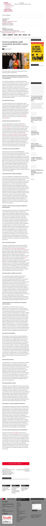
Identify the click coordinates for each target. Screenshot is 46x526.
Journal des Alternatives (21, 511)
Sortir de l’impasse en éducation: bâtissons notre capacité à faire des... (36, 119)
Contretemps (19, 505)
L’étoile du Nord (19, 512)
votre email (4, 28)
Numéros (4, 35)
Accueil (6, 2)
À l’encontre (19, 504)
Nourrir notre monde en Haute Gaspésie (16, 248)
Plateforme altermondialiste (22, 516)
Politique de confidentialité (7, 22)
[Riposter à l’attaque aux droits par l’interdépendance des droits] (37, 167)
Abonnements (10, 35)
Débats (20, 35)
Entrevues (25, 35)
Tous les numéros (35, 64)
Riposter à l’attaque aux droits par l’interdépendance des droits (37, 172)
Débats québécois (8, 37)
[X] (17, 2)
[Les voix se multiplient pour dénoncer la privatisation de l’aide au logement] (6, 483)
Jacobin (18, 509)
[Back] (19, 1)
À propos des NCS (7, 4)
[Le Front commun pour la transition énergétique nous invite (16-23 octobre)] (25, 483)
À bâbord (18, 502)
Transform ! (19, 521)
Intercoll (18, 508)
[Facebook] (15, 2)
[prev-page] (2, 495)
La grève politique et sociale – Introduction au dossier (36, 159)
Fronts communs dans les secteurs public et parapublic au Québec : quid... (37, 98)
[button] (15, 1)
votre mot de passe (5, 18)
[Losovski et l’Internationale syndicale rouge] (37, 128)
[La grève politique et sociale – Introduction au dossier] (37, 154)
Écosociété (19, 506)
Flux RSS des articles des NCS (36, 514)
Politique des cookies (35, 517)
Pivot (17, 515)
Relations (18, 520)
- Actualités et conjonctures (5, 485)
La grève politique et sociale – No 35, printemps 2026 (36, 78)
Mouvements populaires (16, 37)
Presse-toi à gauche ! (20, 518)
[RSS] (16, 2)
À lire (29, 35)
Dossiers (16, 35)
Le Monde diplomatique (21, 513)
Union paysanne (16, 432)
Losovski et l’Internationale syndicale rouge (35, 132)
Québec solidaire (20, 519)
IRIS (17, 507)
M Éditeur (18, 514)
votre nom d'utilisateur (6, 15)
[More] (28, 459)
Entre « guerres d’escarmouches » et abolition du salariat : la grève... (37, 146)
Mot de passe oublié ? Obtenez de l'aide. (9, 21)
